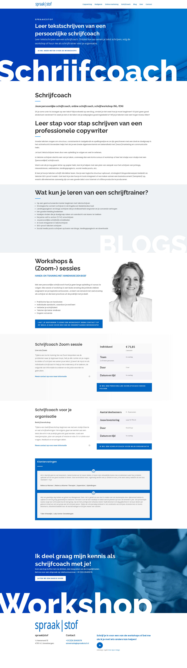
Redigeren (98, 4)
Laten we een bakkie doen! (50, 578)
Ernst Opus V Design (114, 650)
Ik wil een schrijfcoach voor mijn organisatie (124, 446)
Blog (135, 4)
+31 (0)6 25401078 (74, 640)
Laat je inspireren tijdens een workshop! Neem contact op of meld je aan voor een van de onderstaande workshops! (68, 323)
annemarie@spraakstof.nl (77, 643)
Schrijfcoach (126, 4)
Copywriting (87, 4)
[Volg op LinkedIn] (100, 645)
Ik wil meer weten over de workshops (57, 51)
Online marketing (111, 4)
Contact (149, 4)
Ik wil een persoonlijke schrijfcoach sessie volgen (122, 387)
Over (141, 4)
